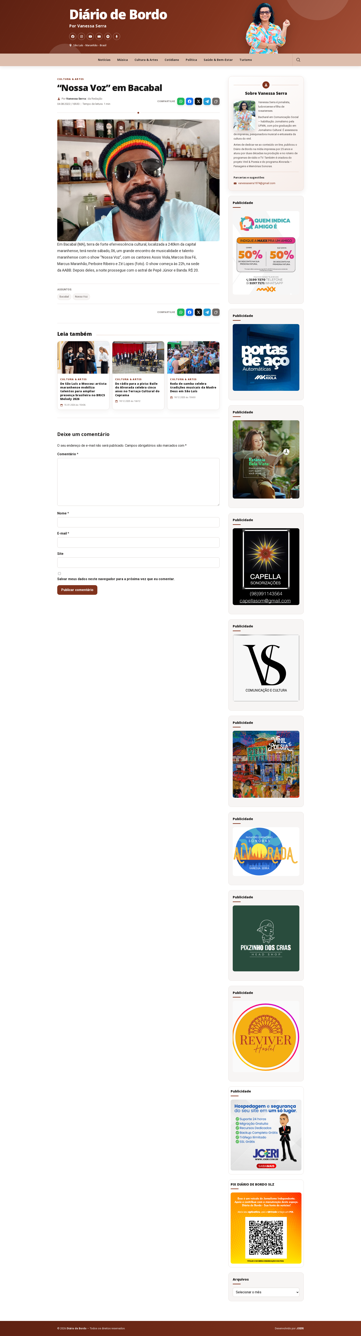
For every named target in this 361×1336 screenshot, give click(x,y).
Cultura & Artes (146, 60)
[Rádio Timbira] (116, 36)
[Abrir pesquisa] (298, 60)
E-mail (63, 533)
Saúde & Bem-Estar (218, 60)
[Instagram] (81, 36)
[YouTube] (90, 36)
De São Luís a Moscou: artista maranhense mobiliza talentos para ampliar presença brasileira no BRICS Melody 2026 (83, 391)
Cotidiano (172, 60)
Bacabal (64, 296)
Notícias (104, 60)
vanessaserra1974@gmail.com (256, 183)
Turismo (245, 60)
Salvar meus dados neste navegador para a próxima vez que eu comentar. (116, 579)
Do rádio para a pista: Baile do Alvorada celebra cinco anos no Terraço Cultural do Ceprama (137, 389)
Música (122, 60)
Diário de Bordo (118, 14)
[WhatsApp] (180, 101)
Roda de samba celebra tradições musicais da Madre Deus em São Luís (193, 387)
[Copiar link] (216, 101)
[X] (198, 101)
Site (60, 554)
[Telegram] (207, 101)
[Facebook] (72, 36)
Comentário (67, 454)
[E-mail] (99, 36)
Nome (63, 513)
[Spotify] (107, 36)
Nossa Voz (81, 296)
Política (191, 60)
